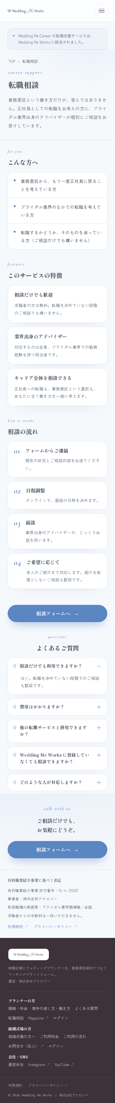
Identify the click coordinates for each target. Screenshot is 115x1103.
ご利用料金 (49, 1036)
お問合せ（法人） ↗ (26, 1046)
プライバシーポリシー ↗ (48, 1085)
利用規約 (18, 926)
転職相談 (16, 1017)
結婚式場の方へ (21, 1036)
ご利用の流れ (74, 1036)
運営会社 (16, 1064)
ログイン (60, 1017)
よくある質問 (86, 1008)
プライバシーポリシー (55, 926)
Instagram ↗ (39, 1064)
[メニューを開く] (102, 11)
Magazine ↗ (38, 1017)
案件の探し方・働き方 (51, 1008)
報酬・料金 (17, 1008)
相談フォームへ (57, 613)
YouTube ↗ (64, 1064)
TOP (11, 61)
